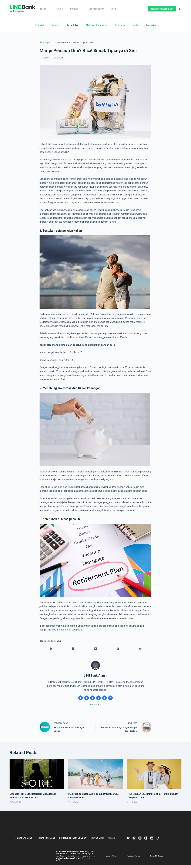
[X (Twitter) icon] (98, 697)
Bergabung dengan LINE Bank (73, 838)
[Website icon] (92, 697)
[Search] (180, 9)
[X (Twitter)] (73, 648)
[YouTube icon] (110, 697)
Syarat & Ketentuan (157, 856)
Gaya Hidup (73, 25)
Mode (135, 25)
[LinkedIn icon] (86, 697)
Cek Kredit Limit (96, 8)
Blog (113, 8)
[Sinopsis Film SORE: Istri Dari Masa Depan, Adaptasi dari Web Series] (37, 774)
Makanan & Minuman (96, 25)
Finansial (39, 25)
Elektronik (120, 25)
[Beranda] (41, 42)
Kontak (111, 838)
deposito (64, 629)
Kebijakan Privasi (133, 856)
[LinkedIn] (95, 648)
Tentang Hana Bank (45, 838)
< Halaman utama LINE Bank (162, 9)
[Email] (140, 648)
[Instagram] (139, 838)
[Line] (128, 838)
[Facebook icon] (80, 697)
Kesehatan (150, 25)
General (55, 25)
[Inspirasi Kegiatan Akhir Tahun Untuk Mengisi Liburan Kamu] (95, 774)
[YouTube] (145, 838)
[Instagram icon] (104, 697)
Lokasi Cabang (111, 856)
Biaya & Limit (97, 838)
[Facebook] (51, 648)
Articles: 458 (95, 704)
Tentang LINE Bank (23, 838)
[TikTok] (157, 838)
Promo (59, 8)
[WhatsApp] (118, 648)
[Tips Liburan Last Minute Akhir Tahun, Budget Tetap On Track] (154, 774)
